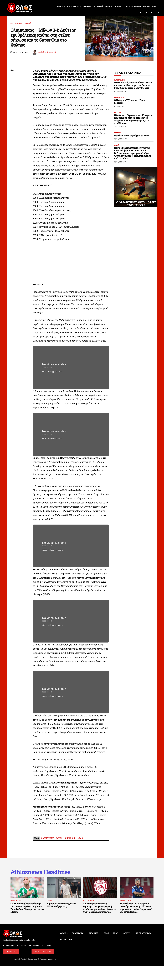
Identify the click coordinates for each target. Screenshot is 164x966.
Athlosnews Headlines (40, 871)
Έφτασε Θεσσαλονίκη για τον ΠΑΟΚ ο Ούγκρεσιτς (61, 905)
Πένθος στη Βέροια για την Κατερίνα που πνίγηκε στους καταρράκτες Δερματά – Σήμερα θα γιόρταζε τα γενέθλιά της (133, 119)
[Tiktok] (158, 12)
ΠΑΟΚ (49, 901)
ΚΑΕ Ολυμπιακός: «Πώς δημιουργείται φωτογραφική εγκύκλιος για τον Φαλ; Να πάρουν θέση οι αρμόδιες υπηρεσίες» (99, 907)
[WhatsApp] (13, 88)
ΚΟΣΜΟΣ (117, 133)
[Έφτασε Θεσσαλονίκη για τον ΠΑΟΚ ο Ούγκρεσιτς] (64, 887)
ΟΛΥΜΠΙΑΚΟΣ (17, 23)
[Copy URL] (13, 106)
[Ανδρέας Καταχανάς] (35, 52)
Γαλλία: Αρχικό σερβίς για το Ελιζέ (131, 135)
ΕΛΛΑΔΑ (117, 112)
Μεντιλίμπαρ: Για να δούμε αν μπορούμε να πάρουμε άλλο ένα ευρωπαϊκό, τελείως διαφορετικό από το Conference (136, 907)
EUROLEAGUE (119, 97)
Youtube (36, 945)
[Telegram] (13, 100)
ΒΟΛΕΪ (28, 23)
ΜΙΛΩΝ (81, 838)
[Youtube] (152, 12)
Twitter (23, 945)
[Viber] (13, 94)
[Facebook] (140, 12)
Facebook (10, 945)
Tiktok (48, 945)
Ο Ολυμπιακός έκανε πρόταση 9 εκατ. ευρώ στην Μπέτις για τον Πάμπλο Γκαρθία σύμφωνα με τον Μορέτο (133, 85)
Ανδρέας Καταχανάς (47, 52)
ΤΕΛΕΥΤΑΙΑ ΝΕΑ (127, 73)
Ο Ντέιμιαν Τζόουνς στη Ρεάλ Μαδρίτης (129, 101)
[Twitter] (146, 12)
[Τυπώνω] (13, 112)
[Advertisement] (71, 262)
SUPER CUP (70, 838)
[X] (13, 82)
